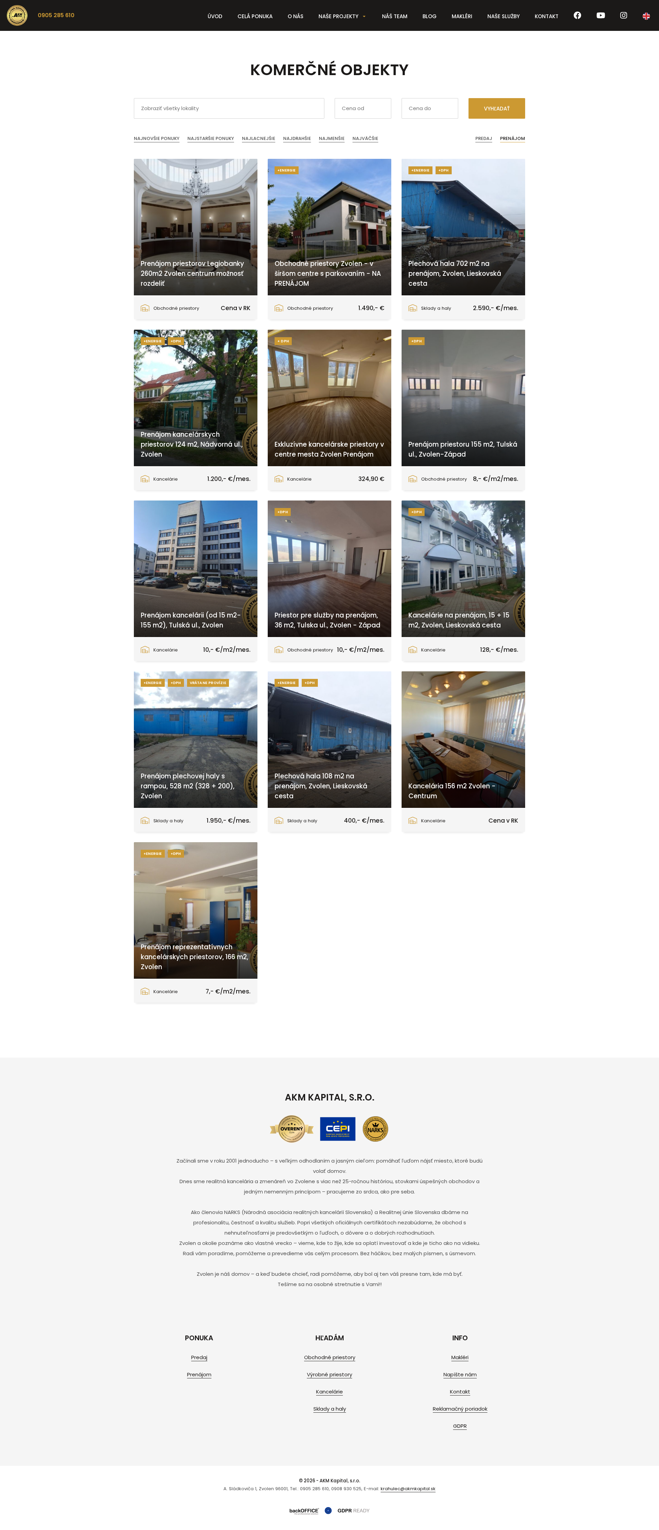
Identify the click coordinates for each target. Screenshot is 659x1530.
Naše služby (503, 16)
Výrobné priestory (329, 1374)
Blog (430, 16)
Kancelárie (329, 1391)
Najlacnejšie (258, 138)
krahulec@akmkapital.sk (408, 1488)
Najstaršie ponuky (210, 138)
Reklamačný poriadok (460, 1408)
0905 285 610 (56, 15)
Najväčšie (365, 138)
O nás (295, 16)
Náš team (394, 16)
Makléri (462, 16)
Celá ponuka (255, 16)
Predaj (483, 138)
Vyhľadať (497, 108)
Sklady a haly (329, 1408)
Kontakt (546, 16)
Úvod (215, 16)
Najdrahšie (297, 138)
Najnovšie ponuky (157, 138)
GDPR (460, 1425)
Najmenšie (332, 138)
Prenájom (512, 138)
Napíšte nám (460, 1374)
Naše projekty (338, 16)
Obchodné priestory (329, 1357)
